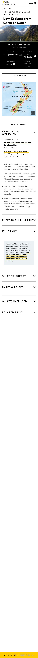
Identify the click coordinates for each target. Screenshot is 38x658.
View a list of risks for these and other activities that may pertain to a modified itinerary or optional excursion (18, 256)
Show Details (10, 148)
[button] (35, 3)
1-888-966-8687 (10, 655)
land (7, 9)
